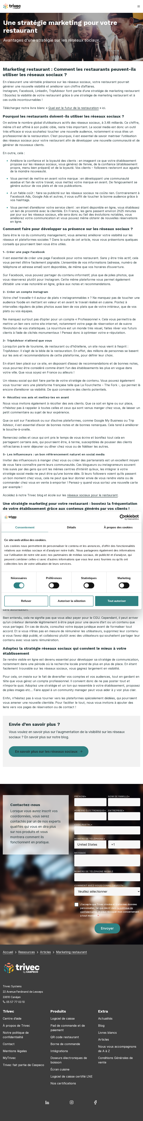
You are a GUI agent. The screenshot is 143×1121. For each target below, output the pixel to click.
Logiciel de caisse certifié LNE (71, 1076)
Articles (103, 1039)
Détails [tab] (71, 527)
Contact (9, 1044)
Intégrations (59, 1051)
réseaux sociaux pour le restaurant (92, 495)
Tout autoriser (117, 600)
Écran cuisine (59, 1069)
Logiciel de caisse (62, 1018)
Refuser (26, 600)
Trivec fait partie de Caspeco (23, 1065)
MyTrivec (9, 1058)
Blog (101, 1025)
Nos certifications (63, 1083)
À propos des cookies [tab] (118, 527)
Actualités (105, 1018)
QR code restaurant (64, 1037)
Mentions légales (15, 1051)
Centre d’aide (12, 1018)
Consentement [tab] (24, 527)
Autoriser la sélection (71, 600)
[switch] (54, 585)
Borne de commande (65, 1044)
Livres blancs (107, 1032)
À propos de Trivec (16, 1025)
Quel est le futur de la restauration (73, 108)
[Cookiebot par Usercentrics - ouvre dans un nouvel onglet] (122, 517)
